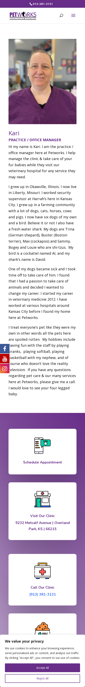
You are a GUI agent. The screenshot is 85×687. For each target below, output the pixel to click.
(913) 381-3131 (42, 594)
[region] (42, 661)
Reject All (42, 678)
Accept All (42, 668)
